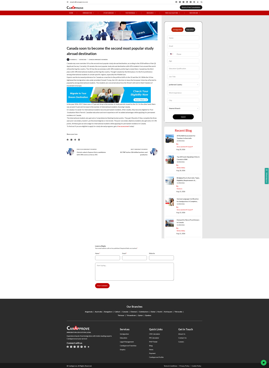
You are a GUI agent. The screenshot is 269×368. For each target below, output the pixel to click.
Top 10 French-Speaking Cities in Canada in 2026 (188, 158)
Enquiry (122, 349)
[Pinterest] (194, 2)
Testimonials (130, 13)
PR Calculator (154, 338)
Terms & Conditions (170, 366)
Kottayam (168, 312)
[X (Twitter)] (180, 2)
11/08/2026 (181, 225)
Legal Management (127, 342)
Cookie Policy (196, 366)
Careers (181, 342)
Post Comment (102, 286)
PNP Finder (153, 342)
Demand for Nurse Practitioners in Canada (188, 221)
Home (71, 13)
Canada (125, 312)
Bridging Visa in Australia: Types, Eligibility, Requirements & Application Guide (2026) (188, 179)
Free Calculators (171, 13)
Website (152, 253)
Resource (150, 13)
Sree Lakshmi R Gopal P (185, 147)
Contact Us (182, 338)
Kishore (179, 189)
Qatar (140, 315)
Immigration (87, 13)
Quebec (148, 315)
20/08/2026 (181, 141)
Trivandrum (131, 315)
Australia (98, 312)
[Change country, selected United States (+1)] (171, 54)
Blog (151, 346)
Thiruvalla (178, 312)
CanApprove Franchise (128, 346)
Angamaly (89, 312)
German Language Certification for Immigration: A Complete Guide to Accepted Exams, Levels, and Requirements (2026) (188, 200)
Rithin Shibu (181, 168)
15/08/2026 (181, 183)
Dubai (153, 312)
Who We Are (194, 13)
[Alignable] (198, 2)
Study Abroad (109, 13)
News (151, 349)
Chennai (133, 312)
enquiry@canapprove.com (79, 2)
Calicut (117, 312)
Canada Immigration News (98, 59)
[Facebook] (176, 2)
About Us (181, 334)
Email (124, 253)
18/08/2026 (181, 162)
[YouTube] (190, 2)
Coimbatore (143, 312)
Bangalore (108, 312)
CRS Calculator (154, 334)
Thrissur (121, 315)
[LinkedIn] (187, 2)
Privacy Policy (184, 366)
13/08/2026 (181, 204)
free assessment (123, 126)
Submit (183, 117)
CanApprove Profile (156, 357)
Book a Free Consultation (191, 7)
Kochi (160, 312)
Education (123, 338)
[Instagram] (183, 2)
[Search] (201, 2)
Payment (152, 353)
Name (97, 253)
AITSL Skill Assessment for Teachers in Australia (186, 137)
